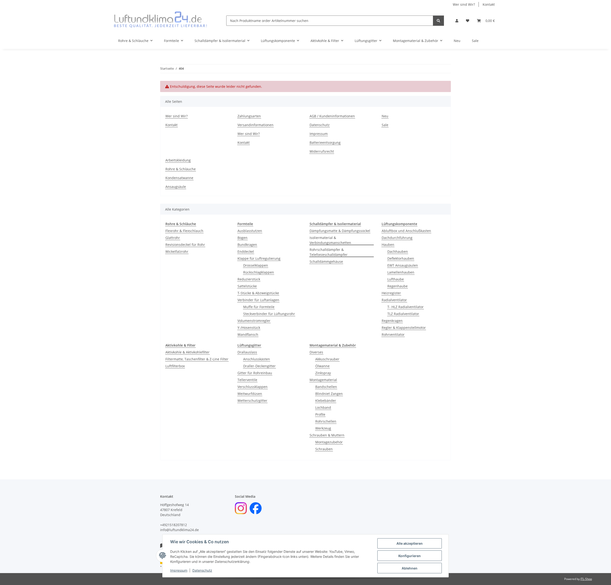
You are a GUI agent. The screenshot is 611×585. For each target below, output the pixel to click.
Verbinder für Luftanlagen (258, 300)
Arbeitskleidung (178, 160)
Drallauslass (247, 352)
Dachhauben (397, 251)
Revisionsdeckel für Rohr (185, 244)
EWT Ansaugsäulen (402, 265)
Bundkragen (247, 244)
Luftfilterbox (175, 366)
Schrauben (324, 449)
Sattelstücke (247, 286)
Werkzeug (323, 428)
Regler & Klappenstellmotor (404, 327)
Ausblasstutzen (249, 230)
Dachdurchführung (397, 237)
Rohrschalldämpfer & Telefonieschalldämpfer (329, 252)
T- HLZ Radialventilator (405, 307)
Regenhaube (397, 286)
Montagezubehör (329, 442)
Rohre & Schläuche (180, 169)
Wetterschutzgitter (252, 400)
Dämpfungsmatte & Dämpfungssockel (340, 230)
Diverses (316, 352)
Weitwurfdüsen (249, 393)
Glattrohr (172, 237)
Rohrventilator (393, 334)
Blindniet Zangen (329, 393)
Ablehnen (409, 568)
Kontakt (489, 4)
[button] (457, 20)
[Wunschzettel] (467, 20)
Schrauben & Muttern (327, 435)
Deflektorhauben (400, 258)
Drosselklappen (255, 265)
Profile (320, 414)
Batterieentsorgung (325, 142)
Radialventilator (394, 300)
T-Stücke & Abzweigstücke (258, 293)
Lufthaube (395, 279)
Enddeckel (245, 251)
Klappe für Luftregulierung (258, 258)
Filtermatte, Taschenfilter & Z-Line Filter (196, 359)
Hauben (388, 244)
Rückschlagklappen (258, 272)
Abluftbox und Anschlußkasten (406, 230)
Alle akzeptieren (409, 543)
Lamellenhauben (400, 272)
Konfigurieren (409, 556)
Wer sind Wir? (464, 4)
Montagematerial (323, 380)
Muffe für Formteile (258, 307)
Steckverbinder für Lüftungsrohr (269, 313)
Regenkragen (392, 320)
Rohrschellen (325, 421)
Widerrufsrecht (322, 151)
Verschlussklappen (252, 386)
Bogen (242, 237)
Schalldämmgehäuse (326, 261)
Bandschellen (326, 386)
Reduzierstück (248, 279)
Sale (475, 40)
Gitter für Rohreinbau (254, 373)
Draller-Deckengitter (259, 366)
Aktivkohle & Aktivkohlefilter (187, 352)
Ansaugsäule (175, 186)
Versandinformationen (255, 125)
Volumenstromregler (253, 320)
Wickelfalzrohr (176, 251)
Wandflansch (247, 334)
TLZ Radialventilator (403, 313)
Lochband (323, 407)
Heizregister (391, 293)
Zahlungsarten (249, 116)
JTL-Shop (586, 579)
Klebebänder (325, 400)
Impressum (178, 570)
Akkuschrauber (327, 359)
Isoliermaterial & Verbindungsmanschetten (330, 240)
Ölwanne (322, 366)
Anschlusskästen (256, 359)
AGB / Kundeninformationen (332, 116)
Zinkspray (323, 373)
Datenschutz (202, 570)
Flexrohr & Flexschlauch (184, 230)
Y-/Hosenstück (248, 327)
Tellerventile (247, 380)
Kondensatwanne (179, 178)
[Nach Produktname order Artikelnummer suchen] (438, 21)
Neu (457, 40)
